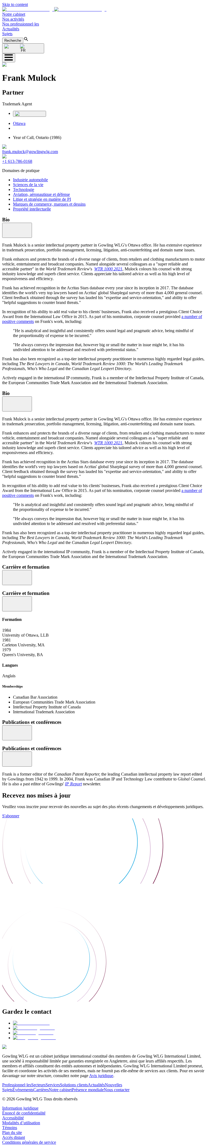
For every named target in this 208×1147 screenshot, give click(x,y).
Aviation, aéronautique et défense (41, 194)
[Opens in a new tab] (31, 1023)
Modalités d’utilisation (21, 1122)
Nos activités (13, 19)
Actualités (10, 29)
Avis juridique (101, 1075)
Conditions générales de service (29, 1142)
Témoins (9, 1127)
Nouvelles (113, 1085)
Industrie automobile (30, 179)
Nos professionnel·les (20, 24)
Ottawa (19, 123)
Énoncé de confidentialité (24, 1113)
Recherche (12, 40)
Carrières (41, 1089)
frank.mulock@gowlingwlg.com (30, 151)
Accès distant (13, 1137)
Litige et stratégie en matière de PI (42, 199)
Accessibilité (13, 1118)
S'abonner (10, 816)
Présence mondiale (88, 1089)
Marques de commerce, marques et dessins (49, 204)
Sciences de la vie (28, 184)
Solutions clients (74, 1085)
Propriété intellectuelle (32, 209)
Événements (22, 1089)
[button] (54, 9)
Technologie (23, 189)
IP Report (73, 784)
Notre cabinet (13, 14)
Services (53, 1085)
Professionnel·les (16, 1085)
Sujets (7, 33)
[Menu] (8, 57)
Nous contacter (116, 1089)
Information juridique (20, 1108)
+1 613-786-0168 (17, 161)
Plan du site (12, 1132)
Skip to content (15, 4)
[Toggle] (17, 230)
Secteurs (38, 1085)
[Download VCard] (29, 114)
